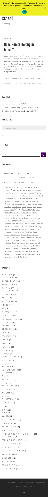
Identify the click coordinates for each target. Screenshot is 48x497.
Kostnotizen (9, 427)
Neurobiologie (10, 454)
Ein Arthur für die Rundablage (13, 111)
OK (25, 12)
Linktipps (7, 402)
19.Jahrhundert (10, 290)
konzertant (8, 386)
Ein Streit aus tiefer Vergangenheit (14, 107)
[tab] (9, 173)
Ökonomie (7, 458)
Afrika (5, 412)
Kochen (6, 350)
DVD (4, 332)
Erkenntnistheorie (12, 440)
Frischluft (8, 423)
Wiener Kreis (8, 469)
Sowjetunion (9, 315)
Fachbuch (7, 336)
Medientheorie (9, 447)
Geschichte (8, 288)
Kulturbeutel (9, 370)
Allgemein (7, 275)
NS (3, 308)
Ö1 (3, 406)
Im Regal (6, 323)
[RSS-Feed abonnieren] (2, 135)
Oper (4, 364)
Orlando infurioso (8, 104)
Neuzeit (6, 305)
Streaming (7, 366)
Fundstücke (8, 277)
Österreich (8, 312)
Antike (5, 298)
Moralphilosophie (12, 451)
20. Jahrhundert (10, 294)
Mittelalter (8, 301)
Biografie (7, 325)
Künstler (30, 173)
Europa (6, 416)
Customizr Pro (29, 486)
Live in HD (7, 389)
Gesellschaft (9, 443)
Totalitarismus (10, 319)
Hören (5, 339)
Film (4, 376)
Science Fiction (10, 356)
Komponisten (9, 173)
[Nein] (45, 8)
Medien (5, 396)
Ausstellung (8, 372)
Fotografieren (10, 419)
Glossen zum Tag (11, 281)
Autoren (21, 173)
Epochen (7, 182)
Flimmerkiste (9, 399)
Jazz (4, 343)
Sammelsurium (9, 284)
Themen (31, 182)
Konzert (6, 380)
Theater (6, 393)
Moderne (6, 360)
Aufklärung (8, 436)
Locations (21, 178)
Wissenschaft (19, 182)
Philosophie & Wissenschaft (17, 434)
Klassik (6, 347)
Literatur (7, 354)
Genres (31, 178)
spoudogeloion (10, 465)
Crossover (8, 329)
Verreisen (7, 430)
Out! (4, 410)
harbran (10, 83)
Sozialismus (8, 461)
